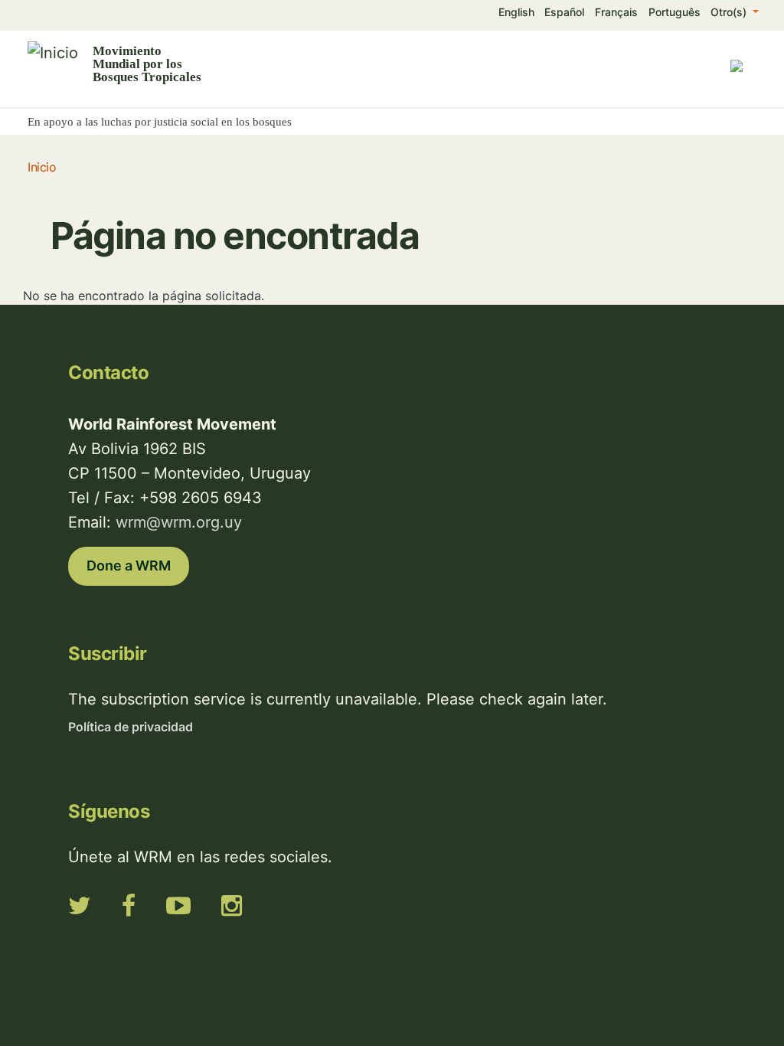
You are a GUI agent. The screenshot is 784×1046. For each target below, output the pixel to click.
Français (616, 11)
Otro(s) (730, 11)
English (516, 11)
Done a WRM (129, 565)
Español (564, 11)
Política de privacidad (130, 726)
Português (674, 11)
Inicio (42, 167)
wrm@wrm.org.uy (179, 522)
